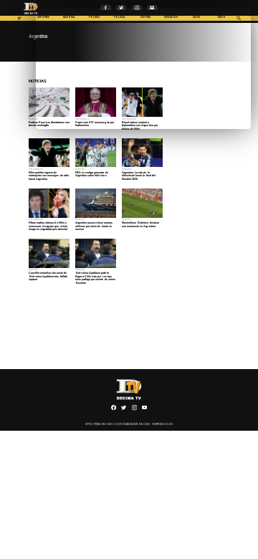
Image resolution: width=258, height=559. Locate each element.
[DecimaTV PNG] (31, 15)
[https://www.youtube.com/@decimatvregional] (144, 409)
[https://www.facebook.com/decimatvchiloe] (113, 409)
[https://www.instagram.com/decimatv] (134, 409)
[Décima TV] (20, 20)
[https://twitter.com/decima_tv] (123, 409)
